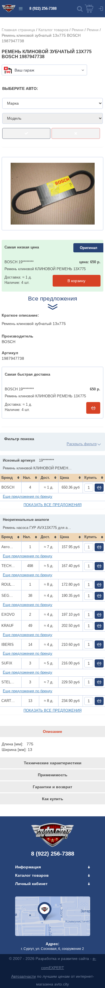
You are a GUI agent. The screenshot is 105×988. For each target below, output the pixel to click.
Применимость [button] (52, 775)
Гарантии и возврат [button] (52, 787)
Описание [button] (52, 731)
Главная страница (18, 30)
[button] (79, 8)
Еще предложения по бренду (27, 496)
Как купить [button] (52, 799)
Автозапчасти (23, 976)
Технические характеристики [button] (52, 763)
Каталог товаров (53, 30)
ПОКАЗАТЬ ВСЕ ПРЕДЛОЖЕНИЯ (52, 505)
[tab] (52, 731)
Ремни (77, 30)
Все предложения (52, 298)
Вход (101, 8)
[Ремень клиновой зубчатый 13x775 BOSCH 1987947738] (52, 194)
